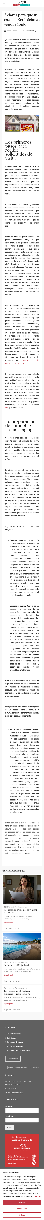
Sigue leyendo (8, 922)
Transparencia (13, 1059)
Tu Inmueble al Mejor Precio (17, 965)
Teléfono (10, 1116)
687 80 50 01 (12, 1089)
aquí (7, 408)
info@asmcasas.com (15, 1093)
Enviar (9, 1127)
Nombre (10, 1106)
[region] (22, 1194)
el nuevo (25, 360)
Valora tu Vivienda (14, 1034)
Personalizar (22, 1209)
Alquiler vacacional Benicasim (18, 1050)
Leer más (37, 1196)
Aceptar (22, 1202)
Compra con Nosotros (15, 1042)
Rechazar (22, 1215)
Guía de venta (12, 1038)
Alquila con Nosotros (15, 1046)
